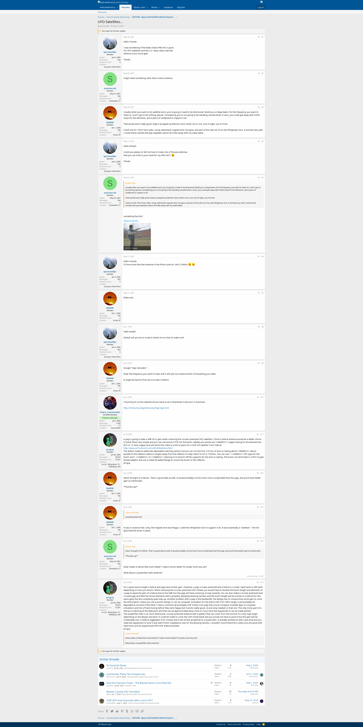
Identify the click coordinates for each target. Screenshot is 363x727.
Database (168, 7)
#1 (262, 37)
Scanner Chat (130, 685)
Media (154, 7)
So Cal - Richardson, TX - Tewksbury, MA (111, 465)
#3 (262, 107)
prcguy (110, 449)
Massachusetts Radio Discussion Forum (142, 677)
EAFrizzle (254, 685)
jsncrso (255, 702)
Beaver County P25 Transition (123, 691)
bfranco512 (111, 677)
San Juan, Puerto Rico (112, 67)
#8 (262, 327)
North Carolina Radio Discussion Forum (143, 703)
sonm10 (109, 668)
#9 (262, 363)
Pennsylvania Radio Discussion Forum (137, 694)
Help (258, 724)
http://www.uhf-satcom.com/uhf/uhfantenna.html (148, 448)
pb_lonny (109, 685)
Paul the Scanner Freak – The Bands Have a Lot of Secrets (138, 682)
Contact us (220, 724)
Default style (105, 724)
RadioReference (107, 7)
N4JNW (110, 122)
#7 (262, 293)
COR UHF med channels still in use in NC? (129, 700)
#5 (262, 177)
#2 (262, 73)
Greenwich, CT (115, 101)
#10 (262, 397)
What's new (139, 7)
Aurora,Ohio (116, 428)
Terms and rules (234, 724)
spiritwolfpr (104, 26)
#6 (262, 256)
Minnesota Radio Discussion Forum (138, 668)
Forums (125, 7)
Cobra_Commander (110, 412)
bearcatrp (254, 668)
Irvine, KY (117, 135)
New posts (102, 12)
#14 (262, 541)
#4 (262, 141)
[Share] (258, 37)
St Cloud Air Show (116, 665)
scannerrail (110, 88)
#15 (262, 582)
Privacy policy (248, 724)
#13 (262, 507)
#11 (262, 434)
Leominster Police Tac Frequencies (125, 674)
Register (181, 7)
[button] (117, 7)
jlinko (108, 694)
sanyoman (254, 694)
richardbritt (110, 703)
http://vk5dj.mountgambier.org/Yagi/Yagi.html (146, 407)
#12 (262, 473)
